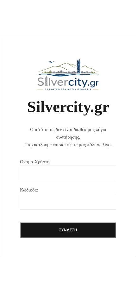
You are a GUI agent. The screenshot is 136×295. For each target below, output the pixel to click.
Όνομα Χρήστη (35, 161)
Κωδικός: (29, 189)
